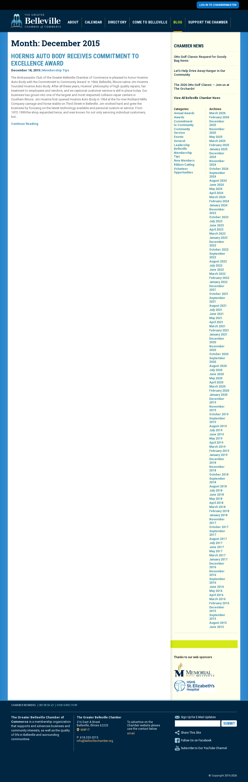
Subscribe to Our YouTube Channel (204, 748)
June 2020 (216, 374)
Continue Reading (24, 124)
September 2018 (217, 480)
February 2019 (219, 451)
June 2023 (216, 225)
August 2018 (218, 486)
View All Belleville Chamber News (197, 98)
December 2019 (216, 400)
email (131, 733)
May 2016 (215, 591)
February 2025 (219, 145)
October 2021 (218, 294)
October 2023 (218, 217)
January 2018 (218, 515)
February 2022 (219, 278)
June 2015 (216, 627)
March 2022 (217, 274)
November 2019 (217, 408)
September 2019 (217, 420)
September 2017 (217, 532)
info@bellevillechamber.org (95, 741)
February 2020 (219, 390)
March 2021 (217, 326)
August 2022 (218, 261)
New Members (184, 160)
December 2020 (216, 340)
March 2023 (217, 233)
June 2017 (216, 547)
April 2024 (216, 193)
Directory (117, 22)
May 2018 (215, 498)
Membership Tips (55, 70)
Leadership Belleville (182, 146)
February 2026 (219, 117)
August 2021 (218, 305)
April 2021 (216, 322)
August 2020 (218, 366)
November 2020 (217, 348)
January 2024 (218, 205)
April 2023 (216, 229)
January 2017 (218, 559)
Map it (85, 729)
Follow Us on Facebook (196, 740)
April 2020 (216, 382)
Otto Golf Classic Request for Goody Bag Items (200, 58)
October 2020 (218, 354)
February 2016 (219, 603)
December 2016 (216, 565)
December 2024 (216, 155)
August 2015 (218, 623)
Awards (179, 117)
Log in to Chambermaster (217, 5)
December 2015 (216, 609)
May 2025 (215, 137)
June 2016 (216, 586)
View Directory (67, 705)
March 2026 (217, 113)
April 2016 (216, 595)
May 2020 (215, 378)
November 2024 (217, 162)
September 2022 (217, 255)
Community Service (182, 130)
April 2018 (216, 503)
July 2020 (215, 370)
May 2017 (215, 551)
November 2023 (217, 211)
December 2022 (216, 243)
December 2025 (216, 123)
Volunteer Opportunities (183, 170)
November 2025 (217, 130)
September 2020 (217, 360)
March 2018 (217, 507)
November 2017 (217, 521)
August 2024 (218, 180)
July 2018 (215, 490)
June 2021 (216, 314)
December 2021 (216, 287)
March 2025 (217, 141)
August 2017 (218, 539)
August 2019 (218, 426)
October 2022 (218, 249)
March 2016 (217, 599)
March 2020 (217, 386)
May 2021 (215, 318)
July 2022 (215, 265)
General (179, 141)
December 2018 (216, 460)
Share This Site (191, 732)
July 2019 (215, 430)
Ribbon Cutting (184, 164)
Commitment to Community (184, 123)
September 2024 (217, 174)
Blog (177, 22)
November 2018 (217, 468)
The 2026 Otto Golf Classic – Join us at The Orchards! (201, 86)
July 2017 (215, 543)
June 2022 (216, 269)
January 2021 (218, 334)
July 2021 (215, 310)
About (73, 22)
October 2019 (218, 414)
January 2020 (218, 394)
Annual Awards (184, 113)
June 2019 (216, 434)
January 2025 (218, 149)
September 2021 (217, 299)
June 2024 (216, 184)
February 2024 (219, 201)
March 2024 (217, 197)
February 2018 (219, 511)
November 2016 (217, 573)
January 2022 (218, 282)
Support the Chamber (208, 22)
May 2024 (215, 189)
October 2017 (218, 527)
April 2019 (216, 442)
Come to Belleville (149, 22)
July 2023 (215, 221)
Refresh (45, 705)
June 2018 (216, 494)
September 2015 (217, 616)
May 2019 (215, 438)
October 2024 (218, 169)
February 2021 (219, 330)
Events (179, 137)
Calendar (93, 22)
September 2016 (217, 580)
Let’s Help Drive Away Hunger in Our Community (199, 72)
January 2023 (218, 237)
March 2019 (217, 446)
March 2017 (217, 555)
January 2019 (218, 455)
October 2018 (218, 474)
